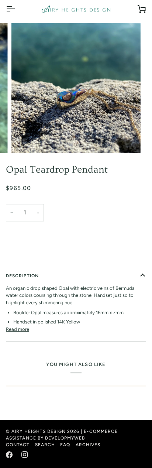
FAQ (65, 444)
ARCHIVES (88, 444)
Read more (17, 329)
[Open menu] (17, 9)
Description (22, 275)
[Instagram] (24, 454)
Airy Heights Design (38, 431)
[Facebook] (9, 454)
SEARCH (45, 444)
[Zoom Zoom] (76, 88)
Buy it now (76, 257)
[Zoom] (25, 138)
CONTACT (18, 444)
